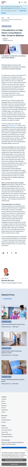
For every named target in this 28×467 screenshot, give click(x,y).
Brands (3, 401)
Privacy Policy (4, 427)
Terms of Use (4, 432)
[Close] (26, 450)
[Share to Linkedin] (3, 253)
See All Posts (8, 298)
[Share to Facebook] (7, 253)
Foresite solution (13, 125)
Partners (3, 407)
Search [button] (22, 2)
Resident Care (6, 26)
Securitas (3, 417)
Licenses (3, 422)
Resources (4, 405)
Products (3, 403)
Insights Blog (4, 410)
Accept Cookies (14, 464)
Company (3, 399)
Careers (3, 412)
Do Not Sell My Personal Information (14, 460)
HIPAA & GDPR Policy (6, 434)
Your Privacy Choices (6, 430)
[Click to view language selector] (19, 2)
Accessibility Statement (7, 436)
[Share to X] (11, 253)
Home (2, 17)
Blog (8, 17)
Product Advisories (6, 420)
